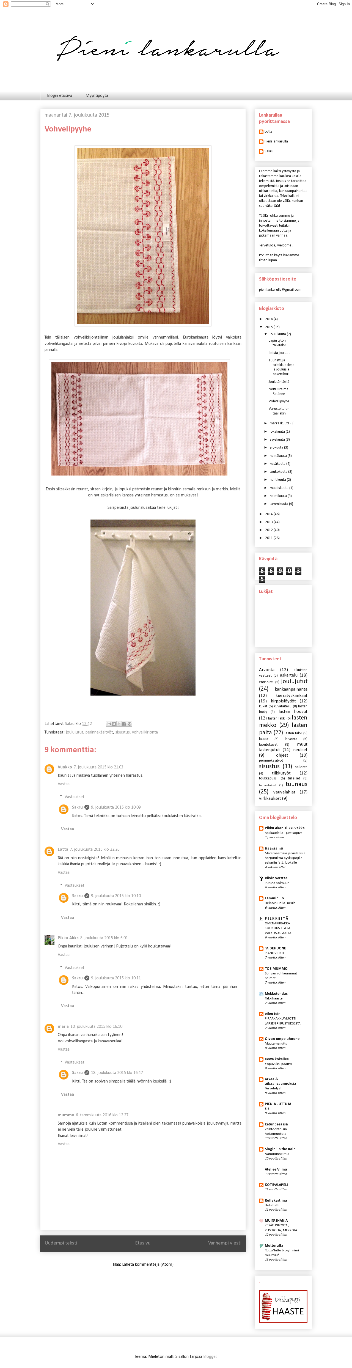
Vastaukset (74, 797)
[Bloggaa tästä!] (114, 724)
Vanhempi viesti (224, 1243)
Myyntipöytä (97, 96)
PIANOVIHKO (274, 953)
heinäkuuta (279, 456)
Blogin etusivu (59, 96)
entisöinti (266, 682)
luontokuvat (268, 745)
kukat (263, 706)
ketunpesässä (276, 1124)
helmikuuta (279, 496)
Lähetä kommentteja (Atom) (148, 1264)
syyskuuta (278, 440)
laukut (263, 739)
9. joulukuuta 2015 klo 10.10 (116, 896)
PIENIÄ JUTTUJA (278, 1104)
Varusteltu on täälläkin (279, 411)
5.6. (267, 1109)
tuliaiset (294, 778)
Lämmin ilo (274, 898)
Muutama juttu (276, 1043)
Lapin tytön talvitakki (277, 343)
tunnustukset (267, 785)
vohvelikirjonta (145, 732)
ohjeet (282, 755)
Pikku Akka (68, 938)
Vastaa (64, 784)
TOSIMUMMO (276, 969)
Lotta (63, 849)
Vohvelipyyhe (279, 401)
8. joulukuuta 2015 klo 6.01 (104, 938)
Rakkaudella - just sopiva (283, 833)
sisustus (122, 732)
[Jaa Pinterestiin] (129, 724)
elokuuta (277, 448)
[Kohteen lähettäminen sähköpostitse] (108, 724)
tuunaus (296, 784)
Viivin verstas (276, 878)
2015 (269, 327)
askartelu (289, 675)
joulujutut (74, 732)
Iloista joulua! (279, 353)
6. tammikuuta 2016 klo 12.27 (102, 1115)
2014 (269, 514)
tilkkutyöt (281, 773)
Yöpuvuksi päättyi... (279, 1064)
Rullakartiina (276, 1201)
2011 (269, 538)
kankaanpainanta (291, 689)
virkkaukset (270, 798)
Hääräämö (274, 849)
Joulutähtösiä (279, 382)
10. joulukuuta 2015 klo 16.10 (96, 1026)
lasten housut (293, 711)
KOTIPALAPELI (276, 1185)
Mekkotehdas (276, 994)
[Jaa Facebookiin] (124, 724)
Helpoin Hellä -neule (280, 903)
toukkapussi (268, 778)
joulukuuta (278, 334)
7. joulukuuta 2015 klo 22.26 (95, 849)
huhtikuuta (278, 480)
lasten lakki (276, 718)
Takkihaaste (274, 998)
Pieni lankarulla (276, 141)
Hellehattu (272, 1205)
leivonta (291, 739)
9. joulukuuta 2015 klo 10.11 (116, 978)
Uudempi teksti (61, 1243)
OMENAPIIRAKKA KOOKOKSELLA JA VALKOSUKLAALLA (278, 928)
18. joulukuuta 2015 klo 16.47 (117, 1073)
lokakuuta (278, 432)
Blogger (210, 1357)
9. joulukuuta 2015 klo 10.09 (116, 807)
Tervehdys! (273, 1088)
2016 (269, 319)
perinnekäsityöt (99, 732)
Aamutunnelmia (277, 1154)
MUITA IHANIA (276, 1221)
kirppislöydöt (283, 701)
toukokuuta (279, 472)
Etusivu (142, 1243)
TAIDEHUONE (275, 948)
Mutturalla (274, 1246)
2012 (269, 530)
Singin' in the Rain (280, 1149)
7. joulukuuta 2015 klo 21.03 (98, 767)
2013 (269, 522)
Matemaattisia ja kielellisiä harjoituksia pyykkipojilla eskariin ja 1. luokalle (285, 858)
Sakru (77, 807)
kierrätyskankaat (291, 695)
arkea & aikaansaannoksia (280, 1081)
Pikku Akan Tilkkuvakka (285, 828)
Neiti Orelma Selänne (278, 391)
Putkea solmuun (277, 883)
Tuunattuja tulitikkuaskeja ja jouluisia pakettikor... (282, 367)
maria (63, 1026)
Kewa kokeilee (277, 1059)
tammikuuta (279, 504)
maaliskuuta (279, 488)
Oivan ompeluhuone (282, 1039)
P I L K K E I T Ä (276, 919)
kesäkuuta (278, 464)
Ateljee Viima (276, 1170)
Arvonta (266, 669)
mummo (66, 1115)
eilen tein (272, 1014)
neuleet (300, 750)
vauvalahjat (284, 792)
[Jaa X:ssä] (119, 724)
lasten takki (293, 733)
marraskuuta (280, 423)
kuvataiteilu (283, 706)
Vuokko (65, 767)
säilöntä (301, 767)
